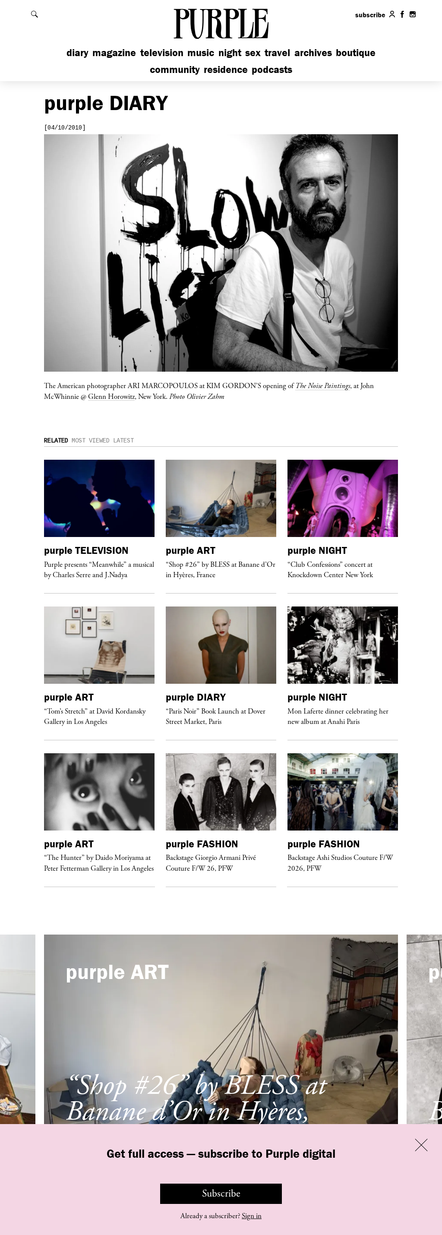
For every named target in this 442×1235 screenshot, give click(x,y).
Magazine (114, 52)
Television (161, 52)
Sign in (252, 1216)
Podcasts (272, 69)
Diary (77, 52)
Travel (277, 52)
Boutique (356, 52)
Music (200, 52)
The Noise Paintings (322, 385)
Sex (253, 52)
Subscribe (221, 1193)
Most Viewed (91, 440)
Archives (313, 52)
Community (175, 69)
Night (229, 52)
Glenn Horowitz (111, 396)
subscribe (370, 14)
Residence (226, 69)
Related (56, 440)
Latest (123, 440)
